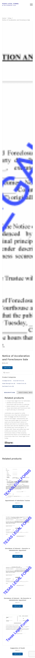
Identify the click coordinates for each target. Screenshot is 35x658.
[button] (31, 4)
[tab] (9, 392)
